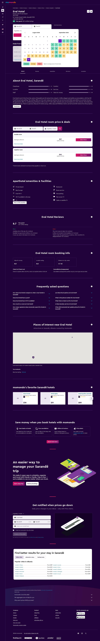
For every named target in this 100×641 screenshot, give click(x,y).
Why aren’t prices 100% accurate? (24, 600)
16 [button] (25, 52)
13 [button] (40, 48)
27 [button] (40, 56)
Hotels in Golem (19, 567)
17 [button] (28, 52)
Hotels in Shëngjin (57, 571)
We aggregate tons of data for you (24, 597)
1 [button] (47, 41)
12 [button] (36, 48)
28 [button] (43, 56)
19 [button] (36, 52)
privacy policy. (41, 537)
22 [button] (47, 52)
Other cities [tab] (19, 557)
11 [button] (32, 48)
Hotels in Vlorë (56, 567)
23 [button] (25, 56)
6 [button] (52, 44)
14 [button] (43, 48)
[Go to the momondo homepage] (11, 2)
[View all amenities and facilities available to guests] (92, 181)
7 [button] (43, 44)
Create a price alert (78, 433)
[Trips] (3, 24)
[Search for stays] (3, 10)
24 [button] (28, 56)
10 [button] (28, 48)
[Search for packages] (3, 17)
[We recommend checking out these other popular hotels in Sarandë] (92, 387)
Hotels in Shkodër (19, 571)
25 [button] (32, 56)
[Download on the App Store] (81, 617)
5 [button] (36, 44)
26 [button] (36, 56)
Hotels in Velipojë (19, 576)
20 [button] (40, 52)
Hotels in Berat (18, 573)
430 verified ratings (28, 21)
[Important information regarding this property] (92, 253)
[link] (53, 441)
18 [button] (32, 52)
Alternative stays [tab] (29, 557)
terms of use (32, 537)
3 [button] (28, 44)
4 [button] (32, 44)
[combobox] (33, 517)
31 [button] (28, 59)
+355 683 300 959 (18, 19)
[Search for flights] (3, 7)
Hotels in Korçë (57, 573)
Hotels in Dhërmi (57, 569)
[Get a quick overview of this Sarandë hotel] (92, 81)
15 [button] (47, 48)
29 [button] (47, 56)
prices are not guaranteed (46, 590)
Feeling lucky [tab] (41, 557)
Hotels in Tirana (19, 565)
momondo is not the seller (21, 594)
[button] (2, 2)
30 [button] (25, 59)
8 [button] (47, 44)
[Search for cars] (3, 13)
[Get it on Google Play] (81, 613)
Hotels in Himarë (19, 569)
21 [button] (43, 52)
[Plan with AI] (3, 20)
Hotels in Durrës (57, 565)
